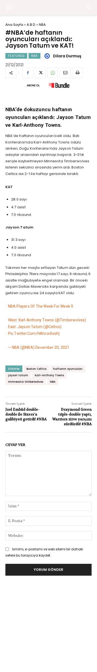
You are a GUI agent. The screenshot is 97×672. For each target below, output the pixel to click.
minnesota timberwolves (25, 382)
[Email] (65, 72)
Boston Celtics (36, 369)
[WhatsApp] (52, 72)
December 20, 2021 (52, 347)
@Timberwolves (70, 320)
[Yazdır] (77, 72)
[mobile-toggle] (9, 7)
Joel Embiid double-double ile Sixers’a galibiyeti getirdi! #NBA (26, 414)
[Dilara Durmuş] (47, 56)
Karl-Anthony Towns (49, 375)
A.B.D (31, 24)
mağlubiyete (29, 280)
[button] (89, 7)
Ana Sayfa (14, 24)
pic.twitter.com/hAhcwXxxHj (34, 333)
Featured (16, 56)
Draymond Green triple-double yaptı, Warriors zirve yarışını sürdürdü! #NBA (72, 417)
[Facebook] (27, 72)
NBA (42, 24)
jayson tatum (18, 375)
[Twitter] (40, 72)
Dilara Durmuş (67, 56)
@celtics (52, 327)
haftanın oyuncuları (67, 369)
